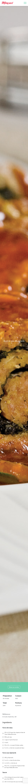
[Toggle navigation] (25, 3)
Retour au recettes (14, 687)
